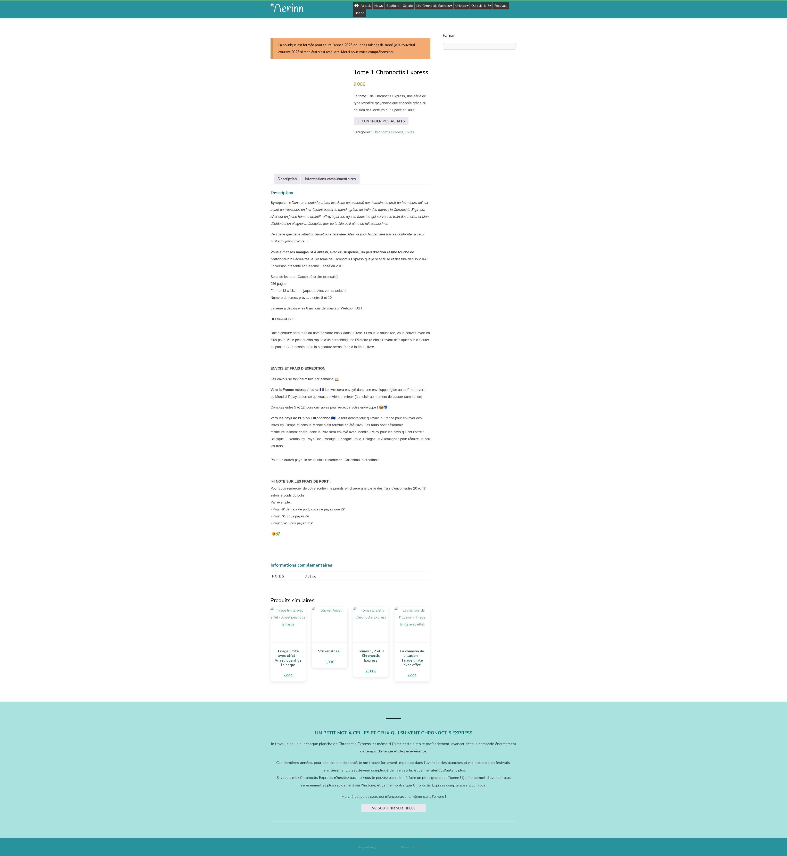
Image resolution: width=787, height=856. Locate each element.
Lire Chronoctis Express (433, 5)
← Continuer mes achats (381, 121)
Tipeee (359, 13)
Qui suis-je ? (480, 5)
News (378, 5)
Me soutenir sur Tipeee (393, 808)
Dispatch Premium (388, 847)
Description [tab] (287, 179)
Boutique (392, 5)
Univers (460, 5)
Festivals (500, 5)
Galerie (408, 5)
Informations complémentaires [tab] (330, 179)
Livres (409, 132)
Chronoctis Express (388, 132)
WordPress (422, 847)
